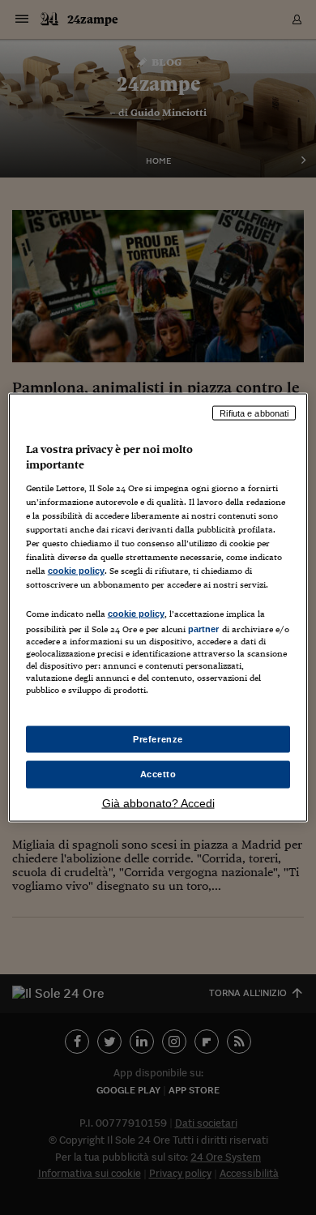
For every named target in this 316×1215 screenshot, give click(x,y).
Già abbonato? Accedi (158, 803)
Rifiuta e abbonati (254, 412)
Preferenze (158, 738)
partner (204, 629)
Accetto (158, 774)
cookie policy (76, 570)
